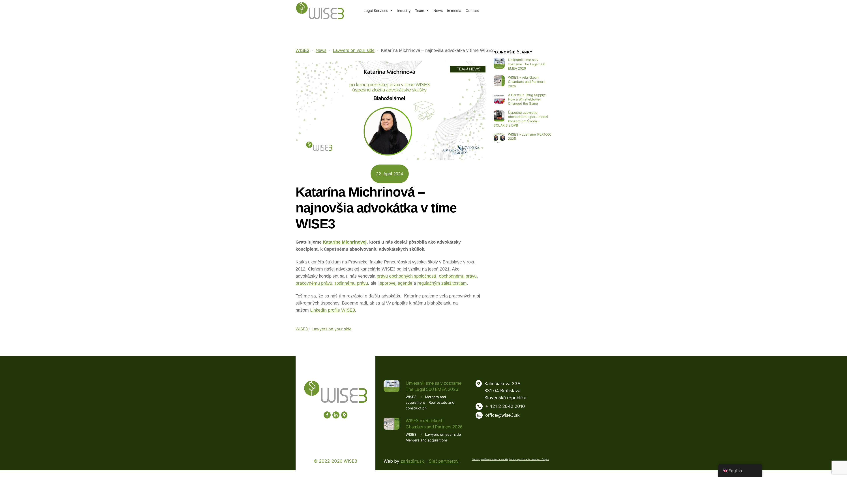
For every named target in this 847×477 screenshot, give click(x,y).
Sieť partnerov (443, 461)
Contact (472, 10)
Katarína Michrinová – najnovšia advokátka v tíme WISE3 (376, 208)
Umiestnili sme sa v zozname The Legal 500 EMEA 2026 (526, 64)
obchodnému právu (458, 276)
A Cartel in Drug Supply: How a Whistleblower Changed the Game (527, 99)
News (438, 10)
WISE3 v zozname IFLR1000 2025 (529, 136)
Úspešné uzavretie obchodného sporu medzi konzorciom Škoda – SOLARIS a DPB (521, 119)
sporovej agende (396, 283)
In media (454, 10)
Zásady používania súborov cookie (490, 459)
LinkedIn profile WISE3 (332, 310)
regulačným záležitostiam (441, 283)
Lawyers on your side (331, 329)
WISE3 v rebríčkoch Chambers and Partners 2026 (526, 81)
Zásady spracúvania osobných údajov (529, 459)
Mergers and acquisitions (427, 440)
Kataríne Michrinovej (345, 242)
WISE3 (411, 397)
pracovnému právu (314, 283)
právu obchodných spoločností (406, 276)
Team (419, 10)
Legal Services (376, 10)
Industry (404, 10)
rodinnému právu (351, 283)
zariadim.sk (412, 461)
